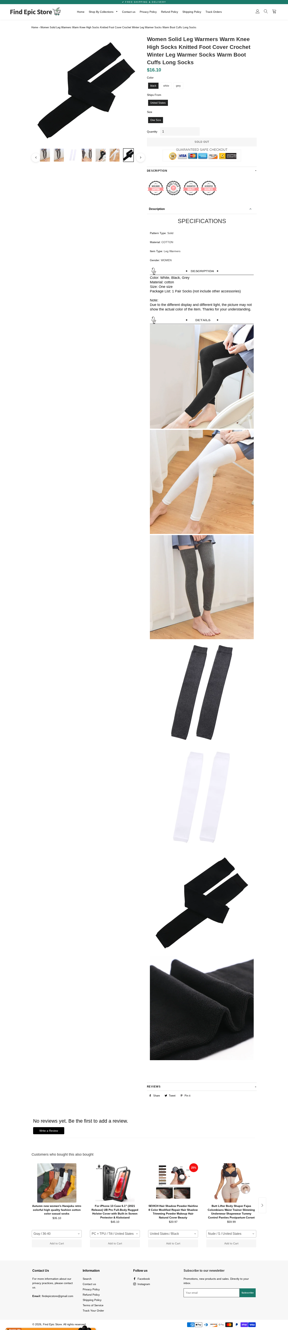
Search (87, 1278)
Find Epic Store (52, 1324)
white (166, 85)
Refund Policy (169, 11)
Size (149, 112)
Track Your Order (93, 1310)
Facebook (143, 1278)
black (153, 85)
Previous (33, 155)
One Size (155, 120)
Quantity (152, 131)
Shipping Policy (191, 11)
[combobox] (57, 1234)
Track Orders (214, 11)
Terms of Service (93, 1305)
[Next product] (262, 1205)
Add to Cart (57, 1243)
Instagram (143, 1284)
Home (80, 11)
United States (158, 102)
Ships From (154, 94)
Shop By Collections (101, 11)
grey (178, 85)
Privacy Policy (148, 11)
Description (157, 209)
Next (138, 155)
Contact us (128, 11)
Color (150, 77)
